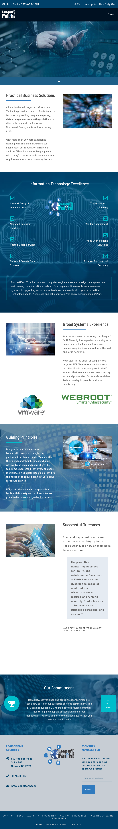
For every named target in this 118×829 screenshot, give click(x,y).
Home (39, 824)
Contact (76, 824)
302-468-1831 (30, 4)
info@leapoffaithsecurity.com (28, 785)
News (63, 824)
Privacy (51, 824)
